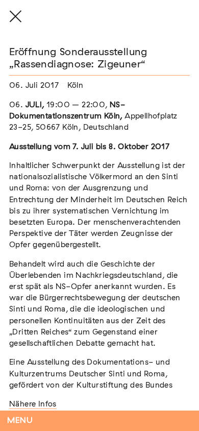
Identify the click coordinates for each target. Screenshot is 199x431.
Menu (20, 420)
